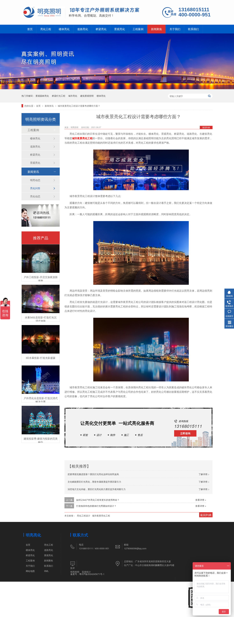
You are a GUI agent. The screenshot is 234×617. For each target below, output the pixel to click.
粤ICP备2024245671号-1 (91, 574)
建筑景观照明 (87, 95)
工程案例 (138, 29)
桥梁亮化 (101, 29)
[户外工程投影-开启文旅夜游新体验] (41, 258)
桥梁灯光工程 (58, 95)
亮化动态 (35, 196)
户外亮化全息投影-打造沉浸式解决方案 (41, 399)
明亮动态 (35, 180)
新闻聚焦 (156, 29)
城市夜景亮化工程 (82, 138)
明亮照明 (74, 571)
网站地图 (30, 571)
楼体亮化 (64, 29)
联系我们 (193, 29)
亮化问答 (35, 188)
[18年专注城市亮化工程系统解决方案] (104, 10)
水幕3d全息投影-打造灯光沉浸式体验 (41, 319)
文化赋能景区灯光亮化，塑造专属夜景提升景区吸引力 (94, 481)
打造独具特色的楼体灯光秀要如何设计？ (96, 505)
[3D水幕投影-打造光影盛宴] (41, 339)
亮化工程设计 (83, 515)
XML (46, 571)
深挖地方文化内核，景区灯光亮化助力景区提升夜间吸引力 (97, 489)
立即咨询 (185, 433)
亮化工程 (45, 29)
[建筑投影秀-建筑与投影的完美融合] (41, 420)
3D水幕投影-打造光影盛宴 (40, 358)
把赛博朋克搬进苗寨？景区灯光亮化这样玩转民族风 (93, 474)
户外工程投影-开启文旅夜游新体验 (41, 278)
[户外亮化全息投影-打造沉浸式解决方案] (41, 380)
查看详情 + (200, 499)
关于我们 (175, 29)
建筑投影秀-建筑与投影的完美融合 (41, 440)
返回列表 (206, 127)
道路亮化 (82, 29)
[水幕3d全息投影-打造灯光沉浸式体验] (41, 299)
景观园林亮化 (42, 95)
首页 (30, 29)
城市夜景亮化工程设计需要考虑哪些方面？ (79, 105)
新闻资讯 (49, 105)
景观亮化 (119, 29)
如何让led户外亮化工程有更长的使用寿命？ (97, 499)
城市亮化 (72, 95)
